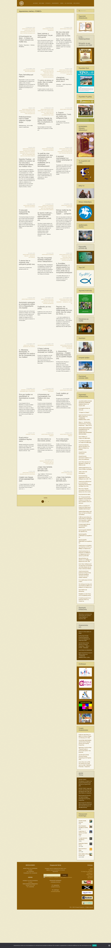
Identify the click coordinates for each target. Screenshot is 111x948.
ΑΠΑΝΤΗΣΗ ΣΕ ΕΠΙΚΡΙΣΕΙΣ (85, 650)
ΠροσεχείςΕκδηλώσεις (83, 608)
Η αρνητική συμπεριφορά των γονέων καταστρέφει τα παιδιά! (64, 159)
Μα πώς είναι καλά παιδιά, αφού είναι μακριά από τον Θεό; (63, 34)
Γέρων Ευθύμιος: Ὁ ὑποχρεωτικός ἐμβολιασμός (84, 437)
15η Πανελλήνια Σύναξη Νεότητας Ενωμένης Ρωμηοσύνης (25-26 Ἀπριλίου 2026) (85, 757)
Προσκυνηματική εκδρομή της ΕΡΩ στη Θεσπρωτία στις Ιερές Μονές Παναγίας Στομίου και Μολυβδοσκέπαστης (85, 805)
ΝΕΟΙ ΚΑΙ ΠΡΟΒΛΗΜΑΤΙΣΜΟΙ (28, 154)
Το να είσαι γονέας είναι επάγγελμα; (62, 440)
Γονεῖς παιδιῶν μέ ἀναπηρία (62, 394)
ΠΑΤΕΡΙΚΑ (25, 33)
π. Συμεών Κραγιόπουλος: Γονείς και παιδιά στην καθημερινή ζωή (63, 115)
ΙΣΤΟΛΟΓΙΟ (48, 3)
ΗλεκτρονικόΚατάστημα (83, 815)
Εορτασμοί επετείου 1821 (83, 377)
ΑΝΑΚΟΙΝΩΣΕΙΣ (55, 3)
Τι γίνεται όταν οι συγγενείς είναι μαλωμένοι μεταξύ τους (27, 262)
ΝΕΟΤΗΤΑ (33, 30)
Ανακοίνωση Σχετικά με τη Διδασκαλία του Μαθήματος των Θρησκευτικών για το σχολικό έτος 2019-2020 (84, 553)
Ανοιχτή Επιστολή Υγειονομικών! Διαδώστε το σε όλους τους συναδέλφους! (85, 458)
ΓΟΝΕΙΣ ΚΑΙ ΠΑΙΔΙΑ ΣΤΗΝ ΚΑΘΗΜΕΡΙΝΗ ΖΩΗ (26, 479)
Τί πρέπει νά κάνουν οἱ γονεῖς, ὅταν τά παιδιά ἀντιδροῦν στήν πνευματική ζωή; (45, 83)
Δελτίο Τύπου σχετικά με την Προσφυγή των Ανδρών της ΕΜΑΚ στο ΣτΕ (85, 463)
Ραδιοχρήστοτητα (31, 33)
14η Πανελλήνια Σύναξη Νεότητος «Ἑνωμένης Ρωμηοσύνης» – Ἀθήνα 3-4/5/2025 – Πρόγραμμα (84, 645)
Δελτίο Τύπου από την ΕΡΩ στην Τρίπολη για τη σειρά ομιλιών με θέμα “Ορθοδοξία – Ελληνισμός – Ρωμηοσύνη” (85, 764)
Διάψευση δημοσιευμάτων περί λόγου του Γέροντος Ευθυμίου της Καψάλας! (85, 513)
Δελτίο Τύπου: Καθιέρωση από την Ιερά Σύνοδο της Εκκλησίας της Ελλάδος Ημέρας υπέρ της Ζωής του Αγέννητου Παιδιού (85, 566)
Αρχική (91, 868)
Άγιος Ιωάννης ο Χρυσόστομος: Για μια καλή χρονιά (45, 35)
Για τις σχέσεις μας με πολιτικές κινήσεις (85, 580)
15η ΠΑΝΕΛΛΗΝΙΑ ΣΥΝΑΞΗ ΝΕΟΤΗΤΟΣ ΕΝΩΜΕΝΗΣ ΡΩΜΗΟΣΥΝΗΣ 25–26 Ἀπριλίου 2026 (85, 403)
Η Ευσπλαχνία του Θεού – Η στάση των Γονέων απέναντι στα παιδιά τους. (26, 39)
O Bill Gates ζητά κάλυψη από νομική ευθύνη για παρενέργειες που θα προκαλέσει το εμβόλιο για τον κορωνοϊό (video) (85, 519)
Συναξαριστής (90, 873)
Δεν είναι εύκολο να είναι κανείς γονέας (44, 440)
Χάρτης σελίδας (89, 874)
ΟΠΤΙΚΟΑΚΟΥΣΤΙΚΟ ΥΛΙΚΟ (46, 74)
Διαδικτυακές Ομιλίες (83, 226)
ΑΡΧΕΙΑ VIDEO (32, 28)
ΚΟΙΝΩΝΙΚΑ (59, 71)
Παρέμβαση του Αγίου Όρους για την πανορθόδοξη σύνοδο (85, 594)
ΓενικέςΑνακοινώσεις (83, 729)
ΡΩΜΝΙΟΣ (51, 209)
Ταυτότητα (91, 869)
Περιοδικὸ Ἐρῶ (84, 68)
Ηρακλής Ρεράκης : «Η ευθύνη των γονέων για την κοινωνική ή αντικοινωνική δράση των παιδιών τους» (27, 162)
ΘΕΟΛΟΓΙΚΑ (40, 345)
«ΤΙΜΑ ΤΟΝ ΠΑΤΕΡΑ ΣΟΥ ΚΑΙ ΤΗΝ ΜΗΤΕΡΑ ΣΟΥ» (45, 469)
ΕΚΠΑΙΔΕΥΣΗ (32, 148)
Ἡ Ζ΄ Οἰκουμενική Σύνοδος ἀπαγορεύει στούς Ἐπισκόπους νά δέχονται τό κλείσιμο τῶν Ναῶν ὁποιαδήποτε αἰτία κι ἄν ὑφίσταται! (85, 500)
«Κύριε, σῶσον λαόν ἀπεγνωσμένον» (83, 472)
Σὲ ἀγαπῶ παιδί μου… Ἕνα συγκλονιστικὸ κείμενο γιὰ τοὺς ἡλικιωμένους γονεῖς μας (45, 216)
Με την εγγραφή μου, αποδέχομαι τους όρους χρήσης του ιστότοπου (58, 877)
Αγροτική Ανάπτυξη (85, 290)
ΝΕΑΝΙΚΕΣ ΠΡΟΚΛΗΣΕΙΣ (25, 151)
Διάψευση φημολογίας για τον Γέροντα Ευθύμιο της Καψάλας (85, 468)
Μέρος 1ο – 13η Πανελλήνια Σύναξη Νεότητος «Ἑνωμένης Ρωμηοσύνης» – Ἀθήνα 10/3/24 (85, 424)
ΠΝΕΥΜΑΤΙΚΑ (51, 30)
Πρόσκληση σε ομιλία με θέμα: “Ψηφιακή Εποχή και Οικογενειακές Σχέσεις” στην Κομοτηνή (85, 750)
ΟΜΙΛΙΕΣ (52, 72)
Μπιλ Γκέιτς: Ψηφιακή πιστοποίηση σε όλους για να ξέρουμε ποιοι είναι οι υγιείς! (85, 490)
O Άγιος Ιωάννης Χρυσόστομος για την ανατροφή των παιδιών (45, 350)
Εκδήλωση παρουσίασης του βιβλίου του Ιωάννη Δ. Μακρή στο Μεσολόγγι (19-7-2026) (85, 736)
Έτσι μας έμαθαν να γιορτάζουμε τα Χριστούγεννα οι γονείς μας (27, 397)
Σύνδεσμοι (82, 664)
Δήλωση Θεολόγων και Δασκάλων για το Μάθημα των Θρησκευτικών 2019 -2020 (85, 560)
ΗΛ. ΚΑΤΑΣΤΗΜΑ (68, 3)
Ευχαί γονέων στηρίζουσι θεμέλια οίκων (25, 439)
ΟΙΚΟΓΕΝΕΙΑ (23, 31)
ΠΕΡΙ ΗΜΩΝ (41, 3)
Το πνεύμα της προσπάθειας (87, 871)
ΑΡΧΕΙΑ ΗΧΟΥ (28, 30)
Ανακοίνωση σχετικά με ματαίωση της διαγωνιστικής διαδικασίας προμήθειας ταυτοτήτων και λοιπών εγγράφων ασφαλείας (85, 574)
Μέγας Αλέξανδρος (85, 202)
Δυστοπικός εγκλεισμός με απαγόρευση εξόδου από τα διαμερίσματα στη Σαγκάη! (27, 305)
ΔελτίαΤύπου (81, 774)
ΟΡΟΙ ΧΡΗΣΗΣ (76, 3)
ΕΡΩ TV (81, 186)
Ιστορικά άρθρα (84, 357)
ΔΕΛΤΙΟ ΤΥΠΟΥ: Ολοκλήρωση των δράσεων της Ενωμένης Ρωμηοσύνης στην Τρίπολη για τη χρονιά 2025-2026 (85, 782)
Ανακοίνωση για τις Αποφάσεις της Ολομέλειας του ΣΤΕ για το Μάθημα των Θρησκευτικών (85, 547)
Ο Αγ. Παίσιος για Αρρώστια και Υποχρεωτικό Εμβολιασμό (85, 441)
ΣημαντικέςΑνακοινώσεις (83, 395)
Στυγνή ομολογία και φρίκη (84, 494)
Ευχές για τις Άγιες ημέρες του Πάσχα (85, 632)
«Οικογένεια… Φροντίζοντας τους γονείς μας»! (62, 79)
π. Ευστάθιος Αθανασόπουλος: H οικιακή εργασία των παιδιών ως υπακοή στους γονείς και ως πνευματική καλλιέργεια (64, 268)
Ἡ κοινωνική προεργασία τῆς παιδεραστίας (24, 212)
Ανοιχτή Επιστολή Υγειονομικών (82, 453)
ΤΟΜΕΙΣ (62, 3)
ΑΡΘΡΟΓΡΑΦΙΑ (25, 28)
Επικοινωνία (90, 876)
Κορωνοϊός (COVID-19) (83, 247)
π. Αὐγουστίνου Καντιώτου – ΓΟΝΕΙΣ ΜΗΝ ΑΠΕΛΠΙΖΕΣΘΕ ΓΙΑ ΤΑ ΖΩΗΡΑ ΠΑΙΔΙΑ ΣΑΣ (64, 354)
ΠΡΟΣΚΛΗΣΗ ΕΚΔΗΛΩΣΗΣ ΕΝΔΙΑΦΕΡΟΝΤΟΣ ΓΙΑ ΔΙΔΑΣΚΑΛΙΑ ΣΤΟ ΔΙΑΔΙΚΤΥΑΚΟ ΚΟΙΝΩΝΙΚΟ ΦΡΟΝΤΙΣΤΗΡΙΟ (85, 431)
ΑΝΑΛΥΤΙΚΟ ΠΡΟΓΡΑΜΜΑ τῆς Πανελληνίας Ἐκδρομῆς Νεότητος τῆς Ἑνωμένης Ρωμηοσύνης (85, 742)
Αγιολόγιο (82, 338)
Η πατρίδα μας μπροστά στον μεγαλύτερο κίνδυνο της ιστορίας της (85, 599)
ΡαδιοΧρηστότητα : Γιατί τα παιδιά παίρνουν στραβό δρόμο (25, 119)
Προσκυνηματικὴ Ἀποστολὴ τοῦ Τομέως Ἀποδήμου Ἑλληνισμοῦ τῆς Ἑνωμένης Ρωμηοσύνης (85, 798)
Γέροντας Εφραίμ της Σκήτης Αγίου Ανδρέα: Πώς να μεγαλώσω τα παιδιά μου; (45, 120)
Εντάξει (94, 945)
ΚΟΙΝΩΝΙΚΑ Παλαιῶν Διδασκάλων (83, 128)
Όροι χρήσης (90, 877)
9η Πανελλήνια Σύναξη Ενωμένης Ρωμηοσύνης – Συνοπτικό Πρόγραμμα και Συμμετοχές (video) (84, 638)
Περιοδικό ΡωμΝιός (85, 97)
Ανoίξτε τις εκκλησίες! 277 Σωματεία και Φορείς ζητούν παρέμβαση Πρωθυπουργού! (85, 507)
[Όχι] (109, 945)
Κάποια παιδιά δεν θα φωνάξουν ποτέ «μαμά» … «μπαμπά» (63, 212)
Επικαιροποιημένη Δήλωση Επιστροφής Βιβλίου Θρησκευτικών (84, 526)
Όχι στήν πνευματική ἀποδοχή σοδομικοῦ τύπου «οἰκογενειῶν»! (45, 259)
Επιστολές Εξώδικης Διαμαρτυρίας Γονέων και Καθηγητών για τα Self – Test (85, 477)
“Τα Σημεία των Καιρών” (84, 412)
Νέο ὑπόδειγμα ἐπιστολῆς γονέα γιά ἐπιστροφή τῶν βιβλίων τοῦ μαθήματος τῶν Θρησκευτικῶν (85, 586)
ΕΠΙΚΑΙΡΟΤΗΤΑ (26, 150)
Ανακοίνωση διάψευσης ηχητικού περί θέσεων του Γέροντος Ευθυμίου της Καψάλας (84, 447)
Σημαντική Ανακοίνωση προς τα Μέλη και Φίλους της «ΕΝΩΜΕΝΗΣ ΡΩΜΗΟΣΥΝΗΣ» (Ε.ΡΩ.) (85, 417)
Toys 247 (82, 267)
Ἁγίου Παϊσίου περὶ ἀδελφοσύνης (83, 590)
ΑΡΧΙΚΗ (36, 3)
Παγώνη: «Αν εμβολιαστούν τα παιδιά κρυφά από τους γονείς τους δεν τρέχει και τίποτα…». (64, 310)
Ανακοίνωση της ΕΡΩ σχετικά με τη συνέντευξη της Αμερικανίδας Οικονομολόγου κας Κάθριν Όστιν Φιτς (85, 484)
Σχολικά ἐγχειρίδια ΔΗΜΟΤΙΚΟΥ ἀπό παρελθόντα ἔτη (85, 541)
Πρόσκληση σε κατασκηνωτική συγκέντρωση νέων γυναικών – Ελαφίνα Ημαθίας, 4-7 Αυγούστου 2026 (85, 616)
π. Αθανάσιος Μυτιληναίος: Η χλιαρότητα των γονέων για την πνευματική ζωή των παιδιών (27, 353)
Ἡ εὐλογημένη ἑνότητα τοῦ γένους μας (84, 409)
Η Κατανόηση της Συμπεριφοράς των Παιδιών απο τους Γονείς (44, 397)
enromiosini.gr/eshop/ (55, 891)
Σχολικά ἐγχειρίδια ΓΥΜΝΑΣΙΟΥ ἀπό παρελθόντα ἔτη (85, 536)
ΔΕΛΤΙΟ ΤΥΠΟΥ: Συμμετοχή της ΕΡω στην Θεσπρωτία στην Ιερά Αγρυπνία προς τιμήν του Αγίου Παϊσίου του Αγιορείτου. (85, 790)
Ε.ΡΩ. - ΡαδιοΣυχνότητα (84, 38)
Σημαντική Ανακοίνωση (83, 17)
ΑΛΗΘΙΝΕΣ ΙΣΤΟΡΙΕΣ (25, 389)
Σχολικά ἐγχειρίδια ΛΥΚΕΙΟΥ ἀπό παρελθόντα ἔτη (85, 530)
